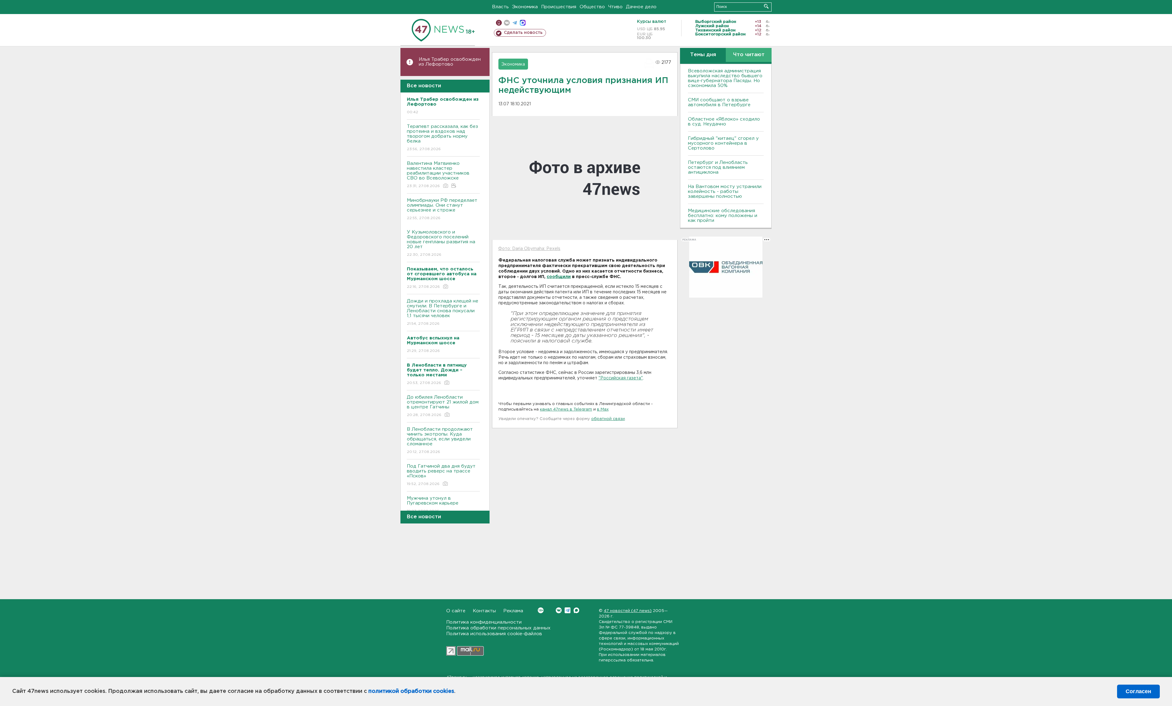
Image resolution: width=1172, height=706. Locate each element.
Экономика (525, 7)
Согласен (1138, 691)
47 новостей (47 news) (628, 611)
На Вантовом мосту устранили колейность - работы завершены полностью (724, 191)
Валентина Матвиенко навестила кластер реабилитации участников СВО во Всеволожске (438, 174)
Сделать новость (523, 32)
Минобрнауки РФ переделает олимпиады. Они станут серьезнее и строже (442, 209)
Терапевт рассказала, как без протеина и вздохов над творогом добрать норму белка (442, 138)
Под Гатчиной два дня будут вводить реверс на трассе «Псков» (441, 475)
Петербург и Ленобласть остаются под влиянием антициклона (718, 167)
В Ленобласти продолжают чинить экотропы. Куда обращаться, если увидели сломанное (440, 440)
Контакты (484, 611)
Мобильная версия (499, 23)
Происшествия (558, 7)
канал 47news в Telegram (566, 409)
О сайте (455, 611)
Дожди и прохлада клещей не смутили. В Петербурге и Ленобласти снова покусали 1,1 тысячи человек (442, 312)
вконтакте (507, 23)
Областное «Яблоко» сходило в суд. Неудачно (724, 121)
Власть (500, 7)
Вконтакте (559, 610)
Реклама (513, 611)
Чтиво (615, 7)
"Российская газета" (621, 378)
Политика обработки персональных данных (498, 628)
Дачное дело (641, 7)
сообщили (559, 277)
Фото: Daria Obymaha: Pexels (529, 249)
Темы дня (703, 54)
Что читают (749, 54)
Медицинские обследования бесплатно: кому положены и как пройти (722, 216)
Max (576, 610)
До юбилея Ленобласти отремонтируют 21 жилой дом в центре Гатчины (443, 406)
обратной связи (608, 419)
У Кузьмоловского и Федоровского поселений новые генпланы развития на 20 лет (441, 243)
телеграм (515, 23)
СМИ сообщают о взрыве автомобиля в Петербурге (719, 102)
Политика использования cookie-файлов (494, 634)
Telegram (567, 610)
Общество (592, 7)
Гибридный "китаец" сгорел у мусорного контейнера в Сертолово (723, 143)
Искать (766, 6)
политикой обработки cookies (411, 691)
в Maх (603, 409)
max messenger (523, 23)
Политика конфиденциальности (484, 622)
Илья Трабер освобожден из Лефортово (450, 61)
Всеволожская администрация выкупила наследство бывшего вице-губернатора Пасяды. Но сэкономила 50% (725, 78)
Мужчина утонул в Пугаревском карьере (433, 504)
